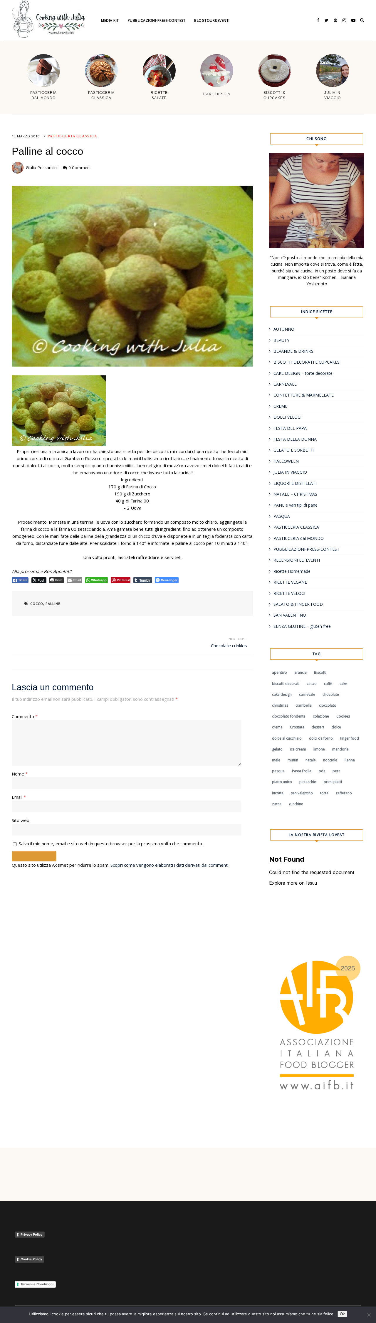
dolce (336, 727)
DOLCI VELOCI (287, 417)
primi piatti (333, 781)
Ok (342, 1314)
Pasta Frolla (301, 770)
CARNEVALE (285, 384)
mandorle (340, 749)
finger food (349, 738)
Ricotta (277, 793)
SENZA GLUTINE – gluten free (302, 626)
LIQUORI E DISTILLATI (295, 483)
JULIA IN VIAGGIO (290, 472)
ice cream (298, 749)
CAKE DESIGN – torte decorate (303, 373)
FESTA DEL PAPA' (290, 428)
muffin (293, 760)
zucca (276, 803)
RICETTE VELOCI (289, 593)
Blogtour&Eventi (212, 20)
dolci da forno (321, 738)
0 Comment (79, 167)
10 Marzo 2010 (26, 136)
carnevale (307, 694)
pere (336, 770)
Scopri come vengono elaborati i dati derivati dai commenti (169, 865)
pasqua (278, 770)
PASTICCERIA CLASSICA (72, 136)
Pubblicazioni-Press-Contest (157, 20)
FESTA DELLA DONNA (295, 439)
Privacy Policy (31, 1234)
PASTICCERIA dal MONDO (298, 538)
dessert (318, 727)
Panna (350, 760)
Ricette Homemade (291, 571)
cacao (312, 683)
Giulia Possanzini (42, 167)
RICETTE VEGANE (290, 582)
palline (53, 603)
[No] (369, 1315)
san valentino (302, 793)
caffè (328, 683)
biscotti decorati (285, 683)
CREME (280, 406)
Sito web (20, 820)
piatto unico (282, 781)
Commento (25, 716)
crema (277, 727)
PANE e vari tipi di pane (295, 505)
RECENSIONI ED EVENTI (296, 560)
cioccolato (327, 705)
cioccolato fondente (289, 716)
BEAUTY (281, 340)
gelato (277, 749)
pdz (322, 770)
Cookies (343, 716)
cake (343, 683)
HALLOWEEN (286, 461)
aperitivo (279, 672)
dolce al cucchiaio (287, 738)
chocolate (331, 694)
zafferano (344, 793)
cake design (282, 694)
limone (319, 749)
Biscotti (320, 672)
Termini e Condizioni (37, 1284)
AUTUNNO (283, 329)
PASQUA (281, 516)
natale (311, 760)
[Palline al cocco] (132, 276)
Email (19, 797)
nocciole (330, 760)
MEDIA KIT (110, 20)
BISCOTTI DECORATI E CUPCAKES (306, 362)
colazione (321, 716)
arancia (300, 672)
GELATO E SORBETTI (293, 450)
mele (276, 760)
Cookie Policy (31, 1259)
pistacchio (307, 781)
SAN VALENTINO (289, 615)
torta (324, 793)
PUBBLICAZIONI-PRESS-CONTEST (306, 549)
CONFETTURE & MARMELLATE (303, 395)
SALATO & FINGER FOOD (298, 604)
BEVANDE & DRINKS (293, 351)
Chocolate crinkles (229, 645)
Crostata (297, 727)
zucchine (296, 803)
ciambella (304, 705)
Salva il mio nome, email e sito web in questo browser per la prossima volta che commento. (111, 843)
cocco (36, 603)
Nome (20, 774)
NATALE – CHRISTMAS (295, 494)
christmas (280, 705)
